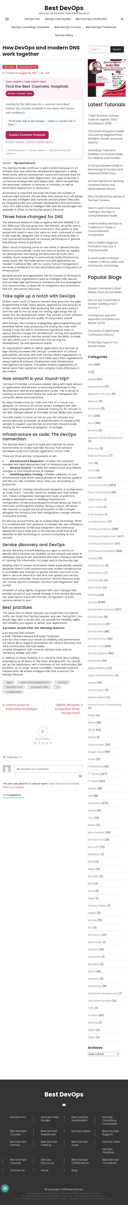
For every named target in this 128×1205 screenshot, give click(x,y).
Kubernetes (94, 803)
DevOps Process (97, 638)
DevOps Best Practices (101, 609)
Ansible (92, 379)
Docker (92, 682)
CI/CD (91, 470)
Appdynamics (96, 386)
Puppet (92, 913)
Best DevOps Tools (80, 1143)
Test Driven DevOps (99, 1000)
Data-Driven (95, 587)
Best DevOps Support (110, 1132)
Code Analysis (96, 514)
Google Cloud (96, 752)
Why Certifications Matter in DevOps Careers (106, 198)
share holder (95, 942)
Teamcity (93, 978)
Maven (92, 825)
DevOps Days (95, 616)
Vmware (93, 1015)
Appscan (93, 401)
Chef (91, 463)
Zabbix (91, 1037)
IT (58, 687)
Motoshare (94, 854)
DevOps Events (96, 624)
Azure (91, 423)
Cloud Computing (98, 485)
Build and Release (98, 455)
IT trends (93, 781)
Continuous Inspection (101, 543)
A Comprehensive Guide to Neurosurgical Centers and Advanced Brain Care (105, 169)
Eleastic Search (97, 697)
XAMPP (92, 1030)
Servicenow (94, 935)
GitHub (92, 722)
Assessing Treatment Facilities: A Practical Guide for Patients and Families (105, 154)
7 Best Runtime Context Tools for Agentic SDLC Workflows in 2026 (103, 119)
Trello (91, 1008)
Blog (74, 1170)
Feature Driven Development (105, 704)
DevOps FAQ (32, 19)
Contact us (17, 1170)
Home (44, 1170)
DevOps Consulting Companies (31, 27)
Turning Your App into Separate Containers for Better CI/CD (104, 319)
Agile (9, 682)
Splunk (91, 971)
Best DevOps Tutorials (18, 1161)
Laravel (92, 810)
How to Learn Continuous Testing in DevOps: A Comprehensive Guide (104, 212)
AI (89, 372)
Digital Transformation (101, 675)
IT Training (94, 773)
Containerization (97, 521)
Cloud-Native (95, 499)
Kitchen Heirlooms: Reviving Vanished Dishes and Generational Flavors (106, 185)
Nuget (91, 898)
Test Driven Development (103, 993)
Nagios (92, 869)
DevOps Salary (64, 35)
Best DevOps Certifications (80, 1161)
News (91, 883)
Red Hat (92, 920)
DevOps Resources (47, 1161)
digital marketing (98, 668)
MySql (91, 861)
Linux (91, 817)
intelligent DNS (39, 687)
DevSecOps (94, 660)
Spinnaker (93, 964)
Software (93, 949)
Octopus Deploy (97, 905)
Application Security (99, 394)
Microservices (96, 839)
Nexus (91, 891)
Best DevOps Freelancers (101, 27)
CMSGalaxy (53, 1193)
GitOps (92, 737)
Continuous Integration (101, 551)
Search (117, 49)
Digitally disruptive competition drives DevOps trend (67, 709)
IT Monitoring (95, 766)
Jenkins (92, 788)
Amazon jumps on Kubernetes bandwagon (22, 707)
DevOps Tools (27, 67)
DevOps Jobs (111, 1141)
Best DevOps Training (49, 1143)
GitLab (91, 730)
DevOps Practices (108, 1150)
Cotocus (64, 1198)
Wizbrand (68, 1196)
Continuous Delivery (99, 529)
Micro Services (96, 832)
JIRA (90, 795)
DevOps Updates (97, 653)
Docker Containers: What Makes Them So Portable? (105, 290)
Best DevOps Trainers (18, 1143)
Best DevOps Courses (68, 27)
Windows (93, 1022)
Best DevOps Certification (91, 19)
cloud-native (95, 507)
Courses (92, 558)
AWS (90, 416)
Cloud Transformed (99, 492)
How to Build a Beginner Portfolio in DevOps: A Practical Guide (103, 246)
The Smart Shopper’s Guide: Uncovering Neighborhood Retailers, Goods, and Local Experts (106, 137)
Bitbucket (93, 448)
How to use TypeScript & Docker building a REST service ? (104, 304)
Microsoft (93, 847)
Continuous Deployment (102, 536)
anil (47, 73)
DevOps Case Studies (58, 19)
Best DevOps (64, 8)
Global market (96, 744)
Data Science (96, 573)
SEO (90, 927)
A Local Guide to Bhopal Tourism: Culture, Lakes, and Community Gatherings (106, 262)
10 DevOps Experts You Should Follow (103, 344)
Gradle (92, 759)
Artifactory (94, 408)
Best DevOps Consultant (110, 1161)
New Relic (93, 876)
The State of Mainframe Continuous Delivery (103, 333)
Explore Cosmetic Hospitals (27, 134)
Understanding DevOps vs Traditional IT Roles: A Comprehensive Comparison (105, 229)
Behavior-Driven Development (105, 437)
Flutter (91, 715)
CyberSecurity (96, 565)
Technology (95, 986)
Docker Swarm (96, 690)
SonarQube (94, 956)
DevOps (9, 67)
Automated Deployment (35, 682)
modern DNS (13, 692)
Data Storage (95, 580)
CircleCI (92, 477)
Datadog (93, 595)
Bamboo (93, 430)
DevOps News (96, 631)
